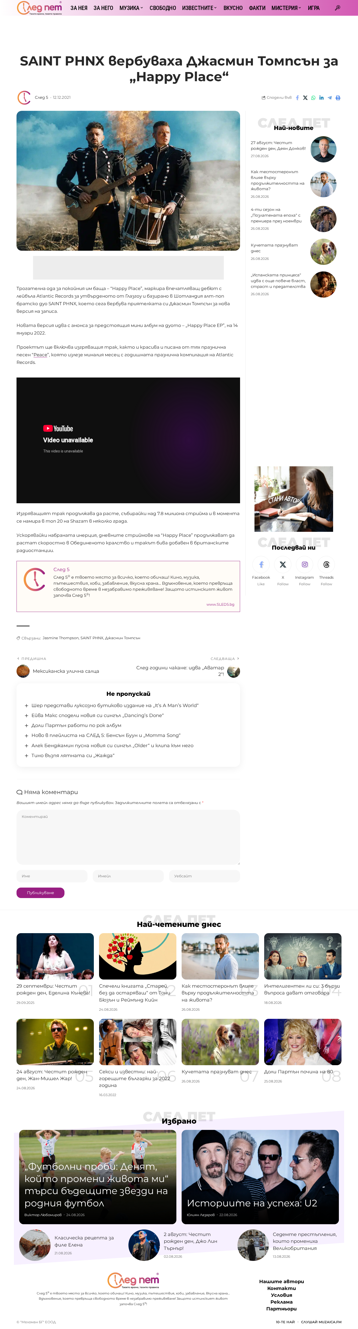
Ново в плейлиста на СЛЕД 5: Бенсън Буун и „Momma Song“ (106, 735)
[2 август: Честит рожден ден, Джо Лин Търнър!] (144, 1245)
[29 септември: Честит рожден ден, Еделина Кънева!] (55, 956)
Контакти (281, 1288)
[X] (283, 571)
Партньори (281, 1309)
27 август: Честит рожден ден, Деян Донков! (278, 145)
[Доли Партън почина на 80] (302, 1042)
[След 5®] (39, 8)
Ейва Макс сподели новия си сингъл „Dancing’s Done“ (97, 715)
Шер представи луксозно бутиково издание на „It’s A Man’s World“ (115, 705)
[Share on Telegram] (329, 98)
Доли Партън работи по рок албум (76, 725)
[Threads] (326, 571)
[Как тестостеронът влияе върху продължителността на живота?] (323, 184)
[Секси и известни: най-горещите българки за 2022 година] (137, 1042)
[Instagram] (304, 571)
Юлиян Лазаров (201, 1215)
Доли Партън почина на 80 (298, 1072)
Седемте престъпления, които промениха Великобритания (305, 1241)
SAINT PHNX (91, 638)
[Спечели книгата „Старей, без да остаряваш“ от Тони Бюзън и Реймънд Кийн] (137, 956)
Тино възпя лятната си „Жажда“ (73, 755)
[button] (337, 7)
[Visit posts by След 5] (24, 98)
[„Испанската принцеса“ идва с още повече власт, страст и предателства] (323, 284)
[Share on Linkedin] (321, 98)
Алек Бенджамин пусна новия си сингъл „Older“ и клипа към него (112, 745)
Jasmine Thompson (61, 638)
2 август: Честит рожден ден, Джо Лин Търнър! (190, 1241)
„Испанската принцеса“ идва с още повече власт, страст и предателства (278, 280)
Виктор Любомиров (43, 1215)
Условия (281, 1295)
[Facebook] (261, 571)
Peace (40, 354)
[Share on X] (305, 98)
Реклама (281, 1302)
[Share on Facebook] (297, 98)
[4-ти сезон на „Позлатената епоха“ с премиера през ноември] (323, 219)
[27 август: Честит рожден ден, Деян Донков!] (323, 149)
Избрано (179, 1121)
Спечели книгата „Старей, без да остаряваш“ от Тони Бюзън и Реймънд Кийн (134, 993)
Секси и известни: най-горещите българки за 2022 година (134, 1078)
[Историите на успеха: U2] (260, 1177)
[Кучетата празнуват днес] (323, 252)
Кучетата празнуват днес (217, 1072)
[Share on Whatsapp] (313, 98)
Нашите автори (281, 1281)
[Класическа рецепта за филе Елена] (35, 1245)
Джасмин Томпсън (122, 638)
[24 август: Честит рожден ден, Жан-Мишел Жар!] (55, 1042)
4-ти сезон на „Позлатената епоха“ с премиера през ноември (276, 215)
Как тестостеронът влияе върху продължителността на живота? (218, 993)
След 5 (41, 97)
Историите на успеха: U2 (252, 1203)
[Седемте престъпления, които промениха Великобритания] (253, 1245)
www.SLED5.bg (221, 604)
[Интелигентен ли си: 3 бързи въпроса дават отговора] (302, 956)
